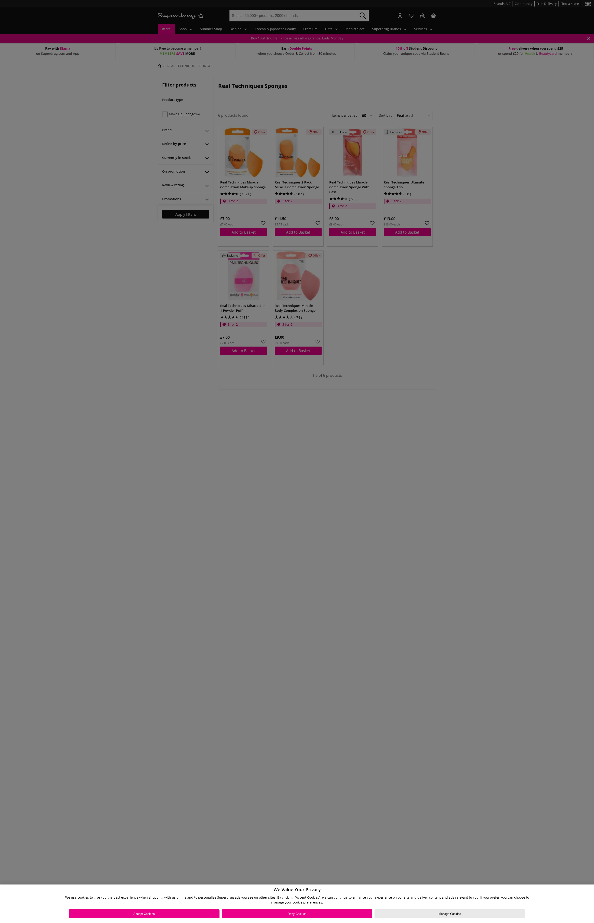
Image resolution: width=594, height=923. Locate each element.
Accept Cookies (144, 914)
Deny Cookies (297, 914)
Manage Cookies (450, 914)
